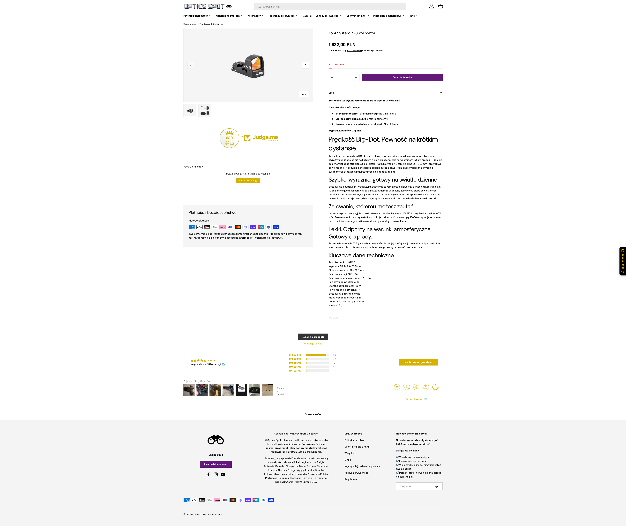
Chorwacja (291, 466)
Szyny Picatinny (356, 15)
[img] (208, 360)
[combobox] (330, 6)
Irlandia (309, 470)
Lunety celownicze (327, 15)
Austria (311, 462)
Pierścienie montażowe (387, 15)
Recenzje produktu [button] (313, 336)
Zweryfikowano (414, 398)
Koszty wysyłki (354, 50)
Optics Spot (195, 514)
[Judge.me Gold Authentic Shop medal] (406, 387)
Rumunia (284, 477)
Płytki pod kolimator (195, 15)
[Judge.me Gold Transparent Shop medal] (416, 387)
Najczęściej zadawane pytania (362, 466)
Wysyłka (349, 453)
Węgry (300, 470)
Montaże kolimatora (228, 15)
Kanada (279, 466)
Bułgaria (269, 466)
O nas (347, 459)
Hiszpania (295, 477)
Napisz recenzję (248, 180)
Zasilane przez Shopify (211, 514)
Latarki (307, 15)
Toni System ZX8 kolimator (211, 24)
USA (314, 481)
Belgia (320, 462)
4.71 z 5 (211, 360)
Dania (302, 466)
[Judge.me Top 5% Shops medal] (435, 387)
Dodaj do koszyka (402, 77)
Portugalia (271, 477)
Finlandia (322, 466)
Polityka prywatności (356, 472)
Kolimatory (254, 15)
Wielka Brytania (284, 481)
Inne (412, 15)
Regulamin (350, 479)
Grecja (292, 470)
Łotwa (268, 473)
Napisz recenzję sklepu (418, 362)
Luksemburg (288, 473)
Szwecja (308, 477)
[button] (622, 261)
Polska (324, 473)
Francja (272, 470)
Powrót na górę (313, 414)
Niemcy (282, 470)
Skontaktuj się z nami (215, 464)
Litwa (276, 473)
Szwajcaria (320, 477)
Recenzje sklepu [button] (313, 343)
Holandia (302, 473)
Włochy (319, 470)
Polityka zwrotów (354, 440)
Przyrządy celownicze (282, 15)
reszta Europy (303, 481)
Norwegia (313, 473)
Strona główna (189, 24)
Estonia (311, 466)
